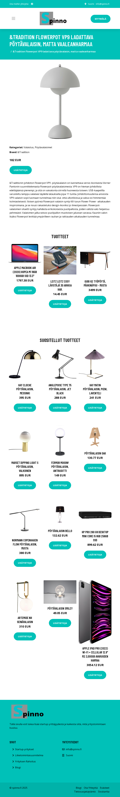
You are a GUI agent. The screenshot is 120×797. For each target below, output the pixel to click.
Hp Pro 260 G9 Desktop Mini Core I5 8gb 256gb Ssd (95, 536)
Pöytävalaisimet (43, 147)
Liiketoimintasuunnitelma (29, 755)
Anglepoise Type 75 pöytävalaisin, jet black (60, 389)
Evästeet (104, 787)
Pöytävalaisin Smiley (60, 608)
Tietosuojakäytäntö (85, 791)
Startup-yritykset (24, 749)
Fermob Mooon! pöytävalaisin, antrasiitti (60, 466)
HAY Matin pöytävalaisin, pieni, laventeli (95, 389)
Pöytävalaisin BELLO (60, 531)
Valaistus (29, 147)
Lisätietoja (21, 170)
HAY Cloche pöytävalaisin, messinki (25, 389)
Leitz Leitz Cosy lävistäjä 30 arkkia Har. (60, 285)
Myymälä (100, 18)
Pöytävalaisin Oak (95, 453)
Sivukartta (103, 791)
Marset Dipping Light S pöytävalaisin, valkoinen (24, 466)
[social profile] (32, 4)
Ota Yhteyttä (91, 787)
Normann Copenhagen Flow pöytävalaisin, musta (25, 544)
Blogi (18, 767)
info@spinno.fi (102, 3)
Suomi (91, 3)
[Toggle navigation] (13, 18)
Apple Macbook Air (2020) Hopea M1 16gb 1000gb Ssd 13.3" (25, 272)
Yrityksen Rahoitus (25, 761)
